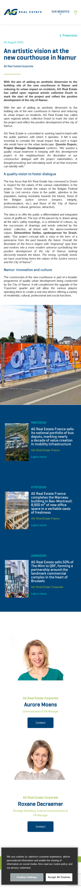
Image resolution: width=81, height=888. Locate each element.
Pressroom (70, 35)
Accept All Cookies (59, 877)
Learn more (38, 457)
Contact (40, 723)
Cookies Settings (27, 877)
